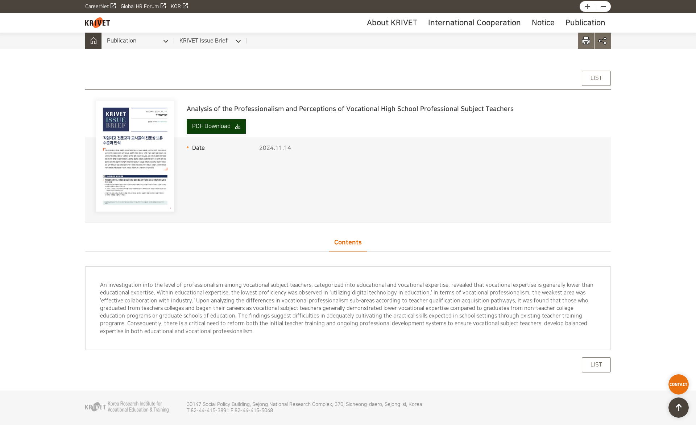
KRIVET (97, 22)
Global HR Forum (140, 6)
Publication (585, 22)
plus (587, 6)
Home (93, 41)
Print (586, 41)
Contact (678, 384)
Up (678, 407)
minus (603, 6)
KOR (176, 6)
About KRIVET (392, 22)
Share (602, 41)
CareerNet (97, 6)
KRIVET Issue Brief (203, 41)
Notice (543, 22)
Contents (348, 242)
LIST (596, 78)
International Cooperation (474, 22)
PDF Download (211, 126)
